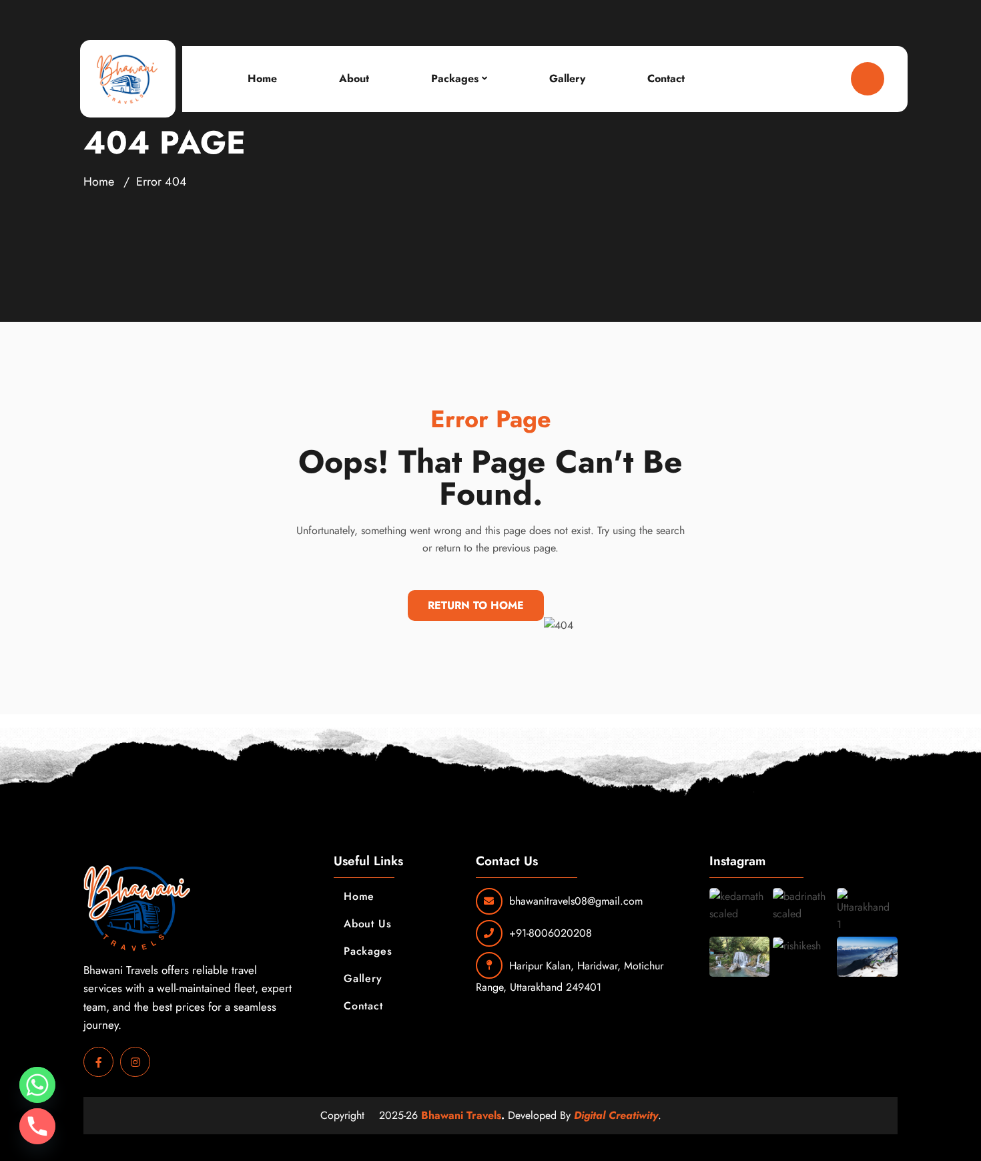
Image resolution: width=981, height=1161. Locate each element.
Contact (666, 78)
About (354, 78)
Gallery (567, 78)
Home (262, 78)
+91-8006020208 (550, 933)
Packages (454, 78)
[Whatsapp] (37, 1085)
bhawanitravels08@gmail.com (576, 901)
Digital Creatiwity (616, 1115)
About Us (367, 923)
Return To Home (476, 605)
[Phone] (37, 1126)
